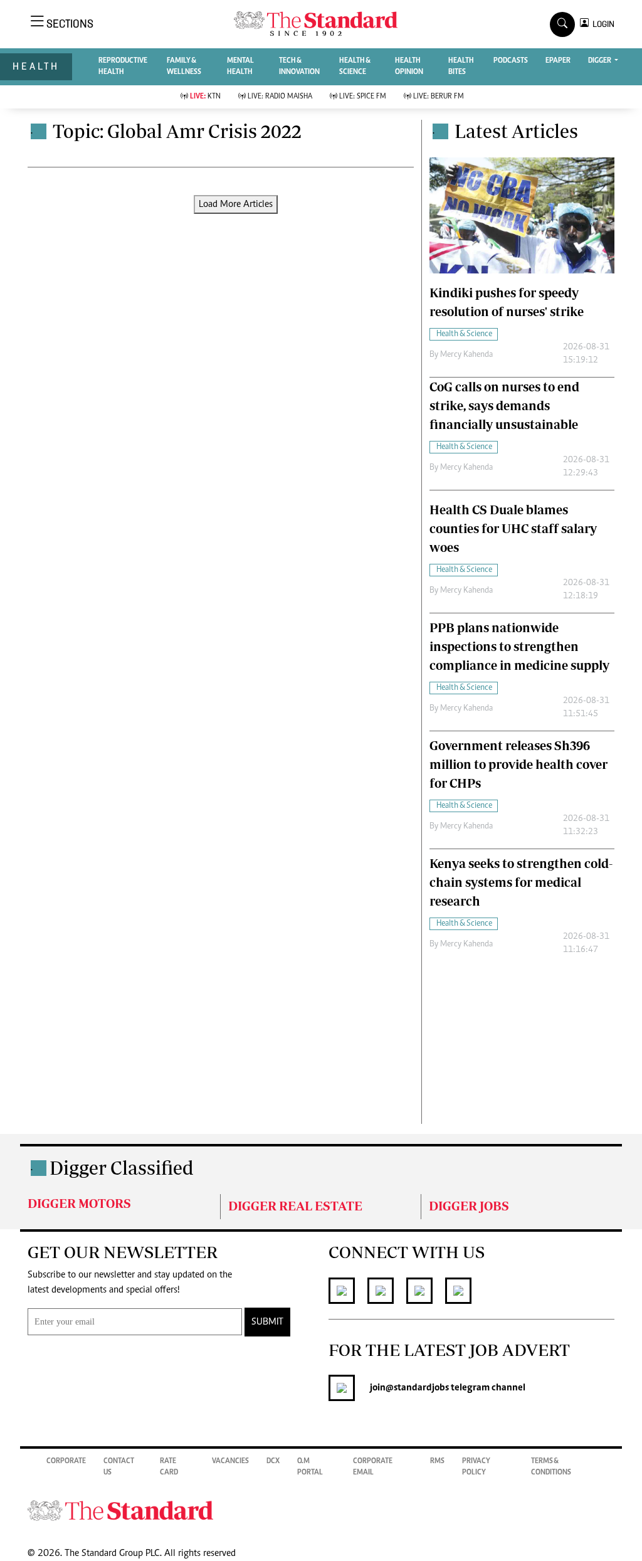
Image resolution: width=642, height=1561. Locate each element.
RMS (437, 1461)
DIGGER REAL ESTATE (295, 1206)
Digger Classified (122, 1167)
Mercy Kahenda (466, 355)
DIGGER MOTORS (79, 1203)
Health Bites (461, 66)
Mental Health (240, 66)
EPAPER (558, 61)
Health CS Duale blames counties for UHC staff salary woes (513, 528)
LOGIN (601, 24)
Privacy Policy (476, 1467)
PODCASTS (510, 61)
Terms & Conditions (551, 1467)
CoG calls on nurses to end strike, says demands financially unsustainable (504, 405)
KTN (205, 96)
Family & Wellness (184, 66)
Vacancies (230, 1461)
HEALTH (36, 66)
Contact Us (118, 1467)
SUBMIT (267, 1322)
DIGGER (600, 61)
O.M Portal (310, 1467)
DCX (273, 1461)
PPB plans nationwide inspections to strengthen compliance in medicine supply (519, 646)
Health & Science (355, 66)
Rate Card (169, 1467)
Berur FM (438, 96)
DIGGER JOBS (469, 1206)
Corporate (66, 1461)
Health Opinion (409, 66)
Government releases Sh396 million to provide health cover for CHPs (518, 764)
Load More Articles (236, 204)
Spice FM (362, 96)
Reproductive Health (122, 66)
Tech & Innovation (299, 66)
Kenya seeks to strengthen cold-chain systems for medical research (521, 882)
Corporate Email (372, 1467)
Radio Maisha (280, 96)
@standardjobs (417, 1388)
